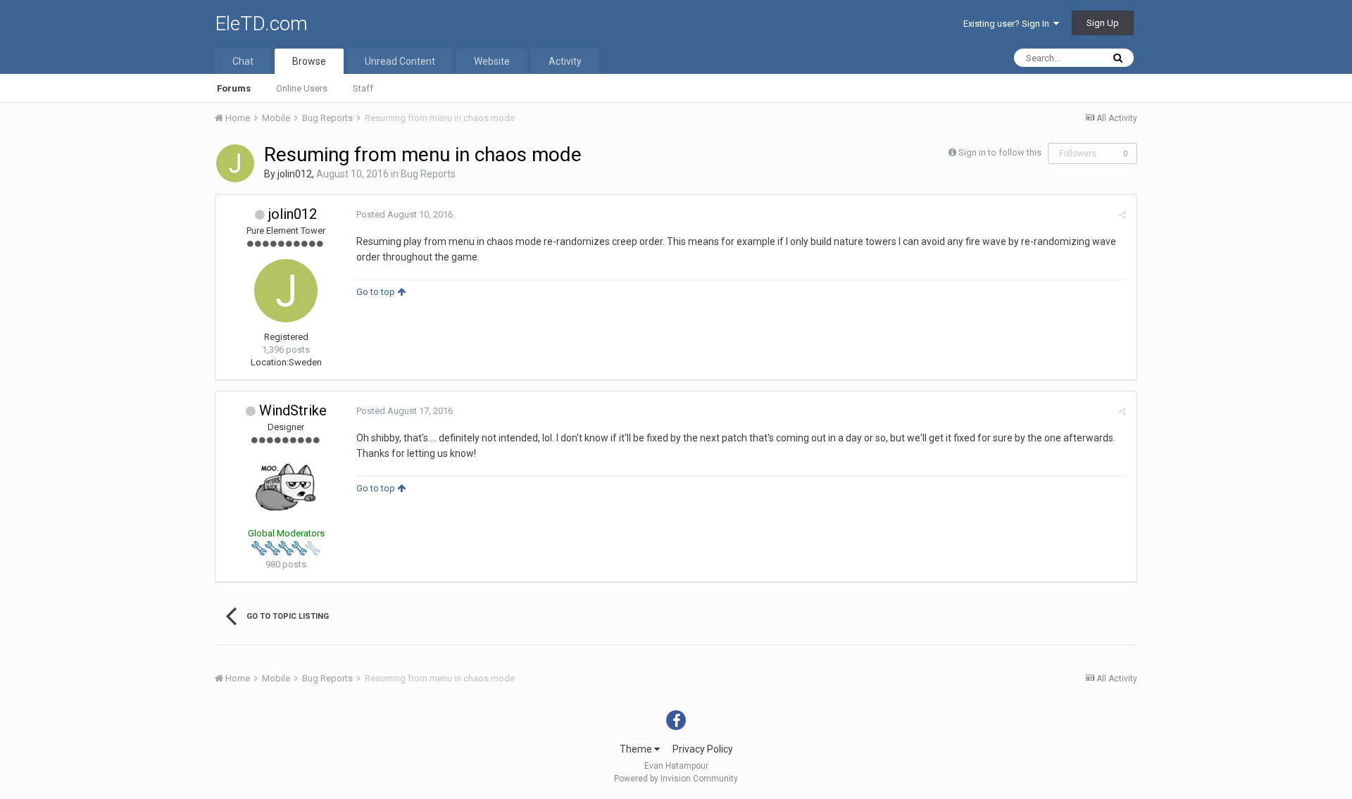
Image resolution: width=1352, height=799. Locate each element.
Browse (309, 61)
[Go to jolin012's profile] (235, 163)
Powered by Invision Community (676, 779)
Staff (363, 88)
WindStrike (293, 410)
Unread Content (400, 61)
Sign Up (1103, 23)
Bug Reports (428, 174)
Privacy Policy (702, 749)
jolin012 (294, 174)
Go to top (376, 292)
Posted (404, 214)
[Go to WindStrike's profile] (286, 487)
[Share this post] (1122, 215)
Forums (234, 88)
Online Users (301, 88)
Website (492, 61)
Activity (565, 61)
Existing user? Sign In (1008, 23)
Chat (243, 61)
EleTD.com (261, 23)
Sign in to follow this (999, 152)
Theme (637, 749)
